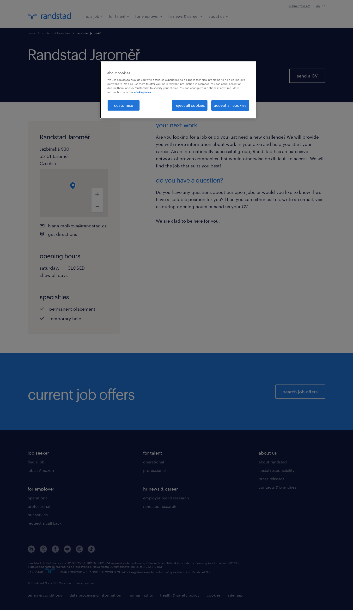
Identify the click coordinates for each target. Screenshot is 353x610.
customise (123, 105)
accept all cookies (230, 105)
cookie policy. (143, 92)
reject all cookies (190, 105)
